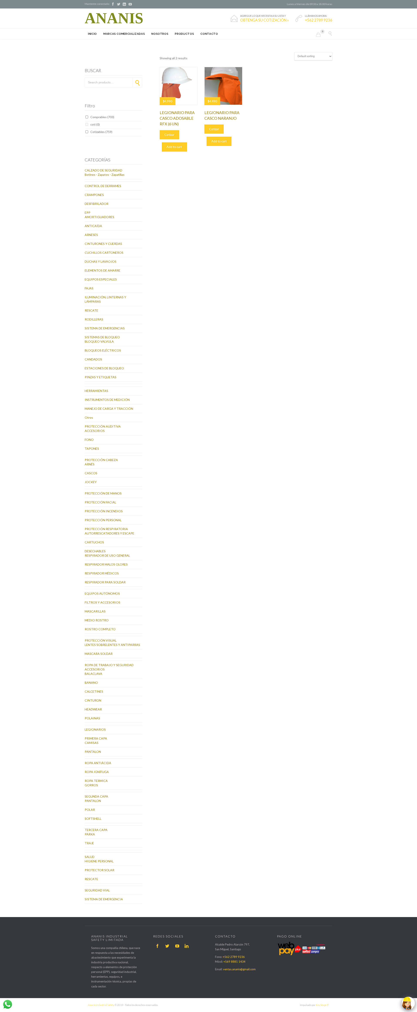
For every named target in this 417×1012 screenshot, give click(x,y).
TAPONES (92, 448)
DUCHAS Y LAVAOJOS (100, 261)
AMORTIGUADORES (99, 217)
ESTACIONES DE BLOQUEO (104, 368)
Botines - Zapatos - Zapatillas (104, 174)
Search (137, 82)
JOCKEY (91, 482)
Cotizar (169, 134)
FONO (89, 439)
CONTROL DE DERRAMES (103, 186)
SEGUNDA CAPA (96, 796)
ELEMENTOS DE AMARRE (102, 270)
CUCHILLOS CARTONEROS (104, 252)
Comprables (102, 117)
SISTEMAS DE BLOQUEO (102, 337)
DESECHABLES (95, 551)
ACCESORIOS (95, 431)
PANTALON (93, 751)
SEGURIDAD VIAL (97, 890)
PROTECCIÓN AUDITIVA (103, 426)
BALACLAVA (93, 673)
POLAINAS (92, 718)
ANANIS (114, 18)
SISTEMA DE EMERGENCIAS (105, 328)
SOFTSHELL (93, 818)
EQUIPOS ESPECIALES (101, 279)
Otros (89, 417)
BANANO (91, 682)
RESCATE (91, 310)
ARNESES (91, 235)
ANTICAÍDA (93, 226)
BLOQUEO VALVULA (99, 341)
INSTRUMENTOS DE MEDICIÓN (107, 399)
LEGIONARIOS (95, 729)
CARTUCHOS (94, 542)
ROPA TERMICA (96, 781)
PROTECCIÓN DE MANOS (103, 493)
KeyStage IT (322, 1005)
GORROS (91, 785)
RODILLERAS (94, 319)
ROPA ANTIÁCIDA (98, 763)
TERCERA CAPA (96, 830)
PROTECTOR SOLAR (99, 870)
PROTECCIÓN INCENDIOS (104, 511)
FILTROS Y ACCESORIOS (102, 602)
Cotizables (101, 132)
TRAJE (89, 843)
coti (95, 124)
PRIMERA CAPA (96, 738)
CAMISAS (91, 743)
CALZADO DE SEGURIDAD (103, 170)
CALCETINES (94, 691)
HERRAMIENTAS (96, 391)
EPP (87, 212)
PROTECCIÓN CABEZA (101, 460)
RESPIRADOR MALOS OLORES (106, 564)
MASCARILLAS (95, 611)
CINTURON (93, 700)
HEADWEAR (93, 709)
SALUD (89, 857)
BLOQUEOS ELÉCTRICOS (103, 350)
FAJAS (89, 288)
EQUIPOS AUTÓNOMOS (102, 593)
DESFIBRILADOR (96, 204)
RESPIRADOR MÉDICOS (102, 573)
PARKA (90, 834)
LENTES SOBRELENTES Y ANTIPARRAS (112, 645)
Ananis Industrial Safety (101, 1005)
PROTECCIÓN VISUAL (101, 640)
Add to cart (174, 147)
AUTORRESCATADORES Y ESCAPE (109, 533)
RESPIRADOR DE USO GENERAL (107, 555)
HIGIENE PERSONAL (99, 861)
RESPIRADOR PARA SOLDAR (105, 582)
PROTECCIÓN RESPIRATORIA (106, 529)
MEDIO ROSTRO (97, 620)
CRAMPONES (94, 195)
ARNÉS (89, 464)
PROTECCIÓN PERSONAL (103, 520)
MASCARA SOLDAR (99, 653)
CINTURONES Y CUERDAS (103, 244)
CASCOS (91, 473)
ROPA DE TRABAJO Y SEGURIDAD (109, 665)
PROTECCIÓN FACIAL (100, 502)
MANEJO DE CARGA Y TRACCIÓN (109, 408)
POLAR (90, 809)
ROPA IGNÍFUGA (97, 772)
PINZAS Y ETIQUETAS (100, 377)
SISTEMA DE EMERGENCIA (104, 899)
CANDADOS (93, 359)
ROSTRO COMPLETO (100, 629)
